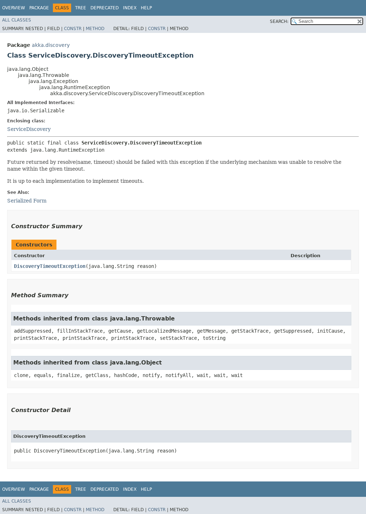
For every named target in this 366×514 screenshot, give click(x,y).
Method (95, 28)
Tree (80, 7)
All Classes (16, 20)
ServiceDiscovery (29, 129)
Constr (72, 28)
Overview (13, 7)
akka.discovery (51, 45)
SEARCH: (279, 21)
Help (146, 7)
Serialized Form (26, 201)
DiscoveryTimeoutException (49, 266)
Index (130, 7)
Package (39, 7)
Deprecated (104, 7)
